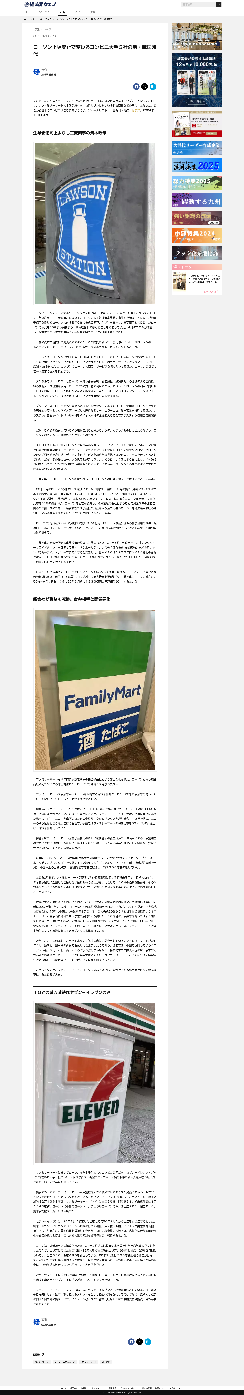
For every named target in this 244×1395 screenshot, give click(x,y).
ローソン (106, 1362)
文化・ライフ (43, 29)
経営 (77, 12)
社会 (62, 12)
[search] (218, 4)
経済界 (136, 110)
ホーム (64, 1388)
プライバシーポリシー (129, 1388)
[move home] (25, 19)
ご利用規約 (111, 1388)
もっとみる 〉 (212, 292)
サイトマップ (97, 1388)
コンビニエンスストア (64, 1362)
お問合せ (85, 1388)
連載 (92, 12)
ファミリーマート (88, 1362)
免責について (160, 1388)
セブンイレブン (42, 1362)
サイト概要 (147, 1388)
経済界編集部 (48, 75)
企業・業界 (44, 12)
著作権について (176, 1388)
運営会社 (74, 1388)
